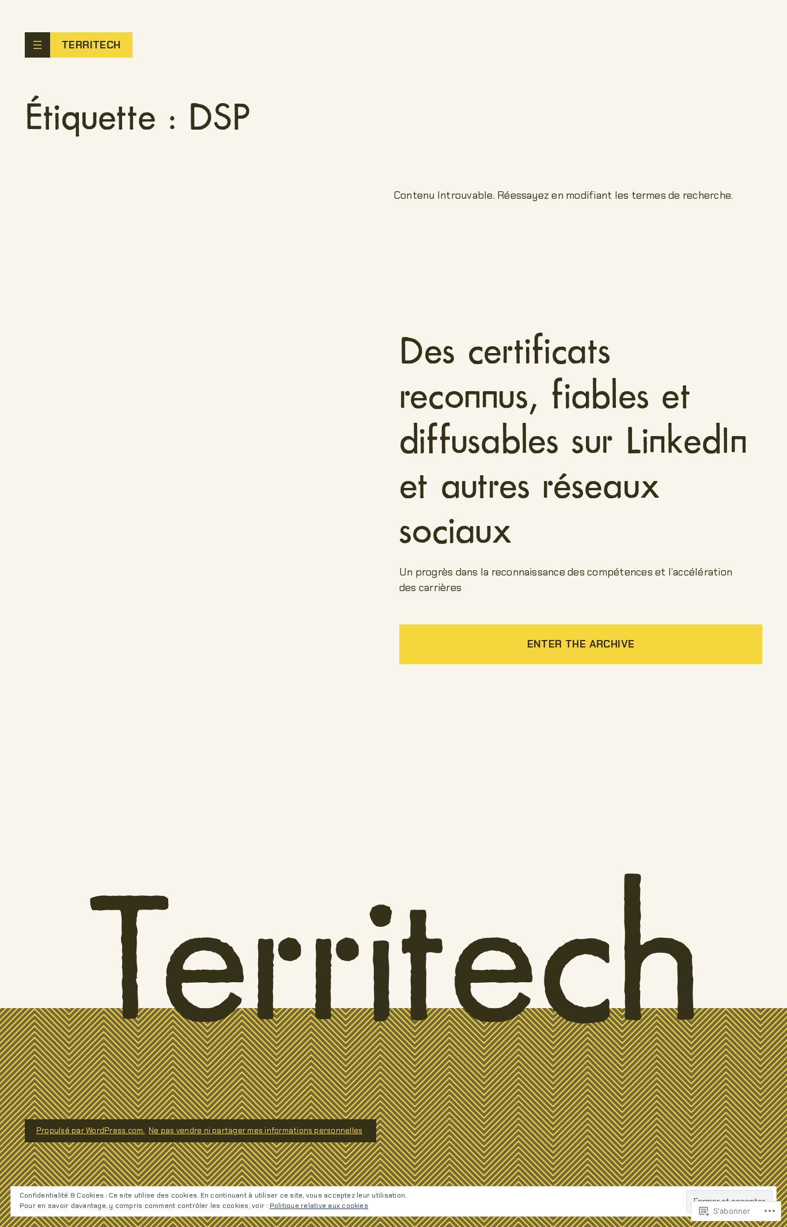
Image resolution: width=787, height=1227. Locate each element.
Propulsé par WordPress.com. (90, 1130)
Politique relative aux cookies (319, 1205)
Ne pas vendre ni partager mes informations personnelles (255, 1130)
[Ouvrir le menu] (37, 45)
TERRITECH (91, 45)
